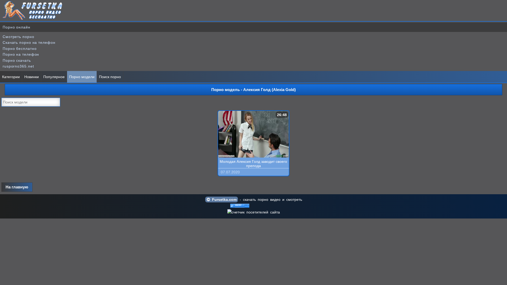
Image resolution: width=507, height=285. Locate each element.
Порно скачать (17, 60)
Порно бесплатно (20, 48)
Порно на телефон (21, 54)
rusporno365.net (18, 66)
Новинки (31, 77)
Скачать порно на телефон (29, 42)
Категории (11, 77)
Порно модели (82, 77)
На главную (17, 187)
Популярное (54, 77)
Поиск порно (110, 77)
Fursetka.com (223, 199)
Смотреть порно (18, 37)
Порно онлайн (16, 27)
